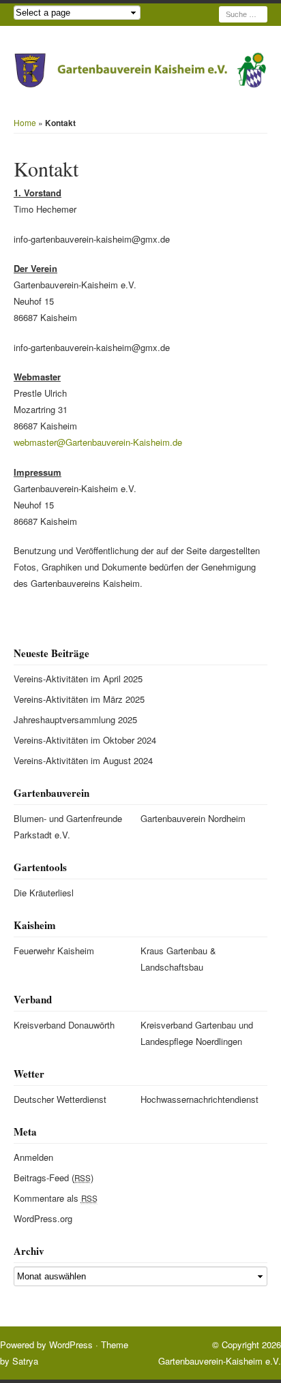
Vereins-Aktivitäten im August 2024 (83, 760)
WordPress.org (43, 1218)
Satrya (25, 1360)
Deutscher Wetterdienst (60, 1099)
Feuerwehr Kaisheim (54, 950)
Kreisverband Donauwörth (64, 1024)
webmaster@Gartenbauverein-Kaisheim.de (98, 442)
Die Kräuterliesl (44, 892)
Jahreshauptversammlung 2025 (75, 719)
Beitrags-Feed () (53, 1177)
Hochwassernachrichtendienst (197, 1099)
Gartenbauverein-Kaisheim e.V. (219, 1360)
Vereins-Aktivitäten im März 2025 (79, 699)
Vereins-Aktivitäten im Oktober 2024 (85, 739)
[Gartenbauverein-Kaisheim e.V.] (140, 70)
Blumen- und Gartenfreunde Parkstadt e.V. (68, 826)
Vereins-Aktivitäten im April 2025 (78, 678)
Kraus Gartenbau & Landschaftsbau (178, 958)
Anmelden (33, 1157)
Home (25, 122)
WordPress (71, 1344)
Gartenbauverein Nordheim (193, 818)
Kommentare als (56, 1197)
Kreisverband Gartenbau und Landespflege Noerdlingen (196, 1033)
